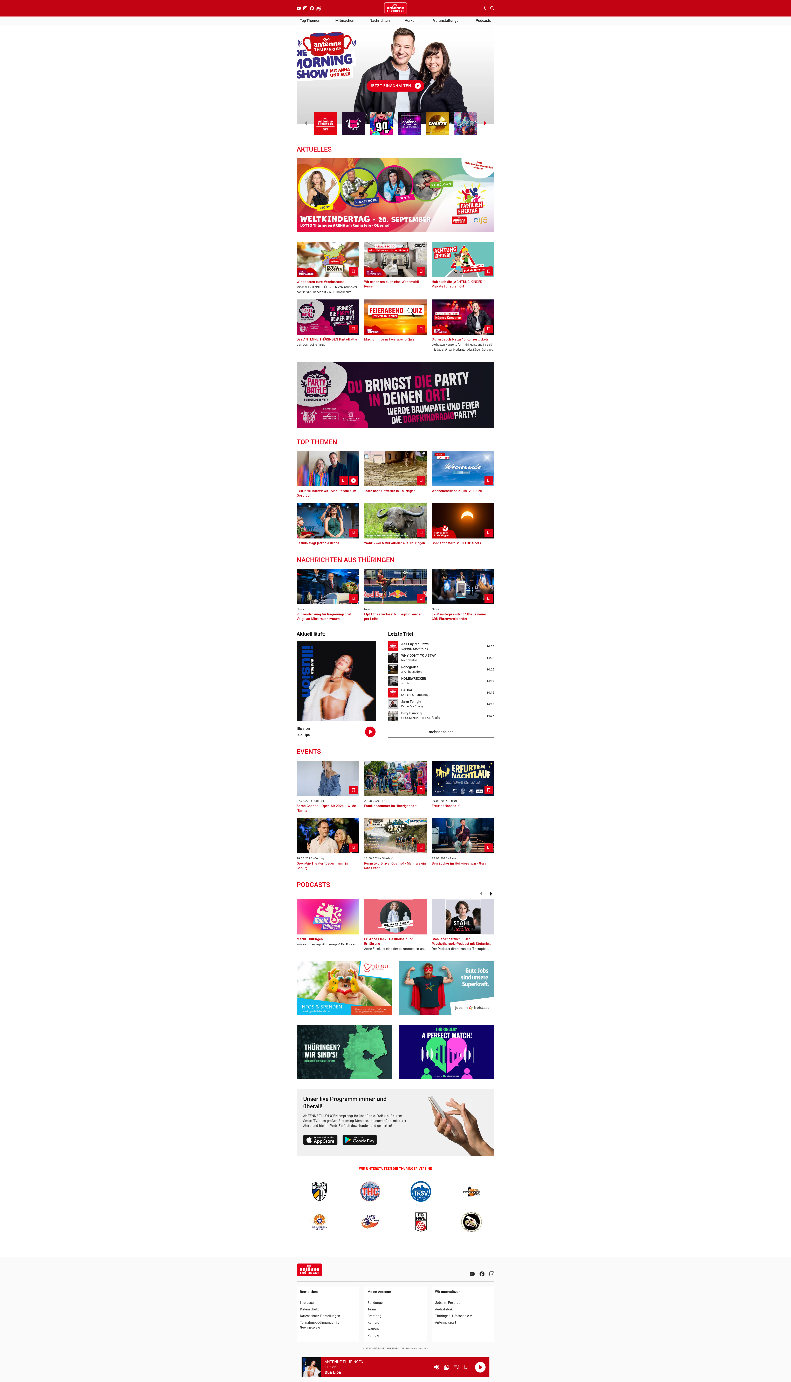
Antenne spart (445, 1322)
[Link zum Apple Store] (320, 1140)
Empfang (374, 1316)
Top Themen (310, 20)
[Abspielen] (480, 1367)
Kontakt (373, 1336)
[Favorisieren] (466, 1367)
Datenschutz (309, 1309)
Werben (373, 1329)
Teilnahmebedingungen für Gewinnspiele (320, 1325)
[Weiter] (491, 894)
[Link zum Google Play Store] (360, 1140)
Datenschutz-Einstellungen (320, 1316)
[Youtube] (299, 8)
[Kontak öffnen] (485, 8)
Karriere (373, 1322)
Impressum (308, 1303)
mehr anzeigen (441, 732)
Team (371, 1309)
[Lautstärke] (436, 1367)
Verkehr (411, 20)
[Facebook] (312, 8)
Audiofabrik (444, 1309)
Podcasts (483, 20)
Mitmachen (344, 20)
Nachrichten (380, 20)
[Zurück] (481, 894)
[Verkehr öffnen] (318, 8)
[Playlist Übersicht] (456, 1367)
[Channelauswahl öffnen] (492, 8)
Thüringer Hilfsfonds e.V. (454, 1316)
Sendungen (376, 1303)
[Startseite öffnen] (395, 8)
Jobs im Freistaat (448, 1303)
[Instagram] (305, 8)
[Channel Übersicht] (446, 1367)
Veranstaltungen (447, 20)
